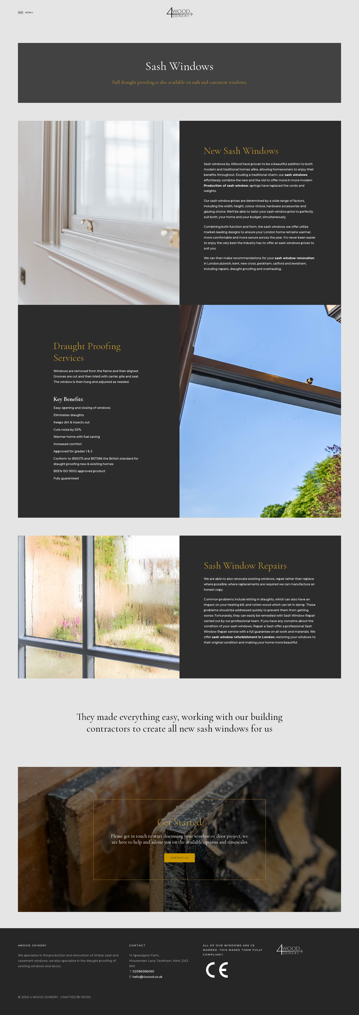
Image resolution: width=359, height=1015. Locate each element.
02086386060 (143, 971)
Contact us (179, 858)
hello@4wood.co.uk (147, 977)
